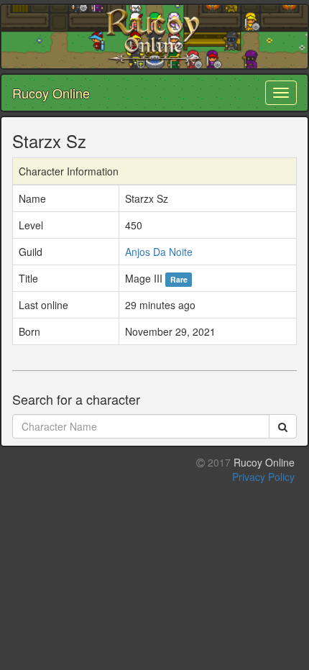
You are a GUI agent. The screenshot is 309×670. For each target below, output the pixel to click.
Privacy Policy (263, 476)
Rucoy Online (51, 92)
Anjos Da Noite (159, 251)
